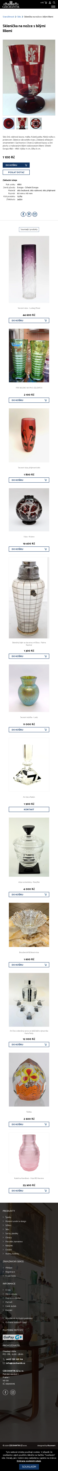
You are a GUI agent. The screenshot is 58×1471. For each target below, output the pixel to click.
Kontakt (29, 809)
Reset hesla (10, 1276)
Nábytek (9, 1246)
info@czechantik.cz (15, 1363)
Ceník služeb (10, 1306)
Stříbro (8, 1225)
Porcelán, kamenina (14, 1241)
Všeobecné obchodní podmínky (19, 1318)
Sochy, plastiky (11, 1233)
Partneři (8, 1302)
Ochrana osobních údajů (16, 1322)
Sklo (19, 16)
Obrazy (8, 1237)
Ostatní (8, 1250)
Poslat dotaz (16, 172)
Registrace (10, 1272)
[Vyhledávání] (54, 2)
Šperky (8, 1217)
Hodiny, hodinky (12, 1254)
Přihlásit (8, 1268)
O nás (8, 1290)
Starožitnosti (8, 16)
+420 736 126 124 (14, 1359)
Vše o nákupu (11, 1294)
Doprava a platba (12, 1298)
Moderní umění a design (15, 1221)
